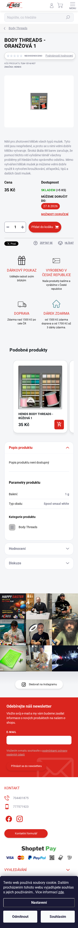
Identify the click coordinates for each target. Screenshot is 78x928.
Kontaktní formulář (26, 833)
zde (61, 892)
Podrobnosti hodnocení (59, 55)
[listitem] (40, 396)
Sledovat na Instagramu (43, 684)
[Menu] (72, 5)
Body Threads (28, 527)
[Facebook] (8, 818)
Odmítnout (20, 917)
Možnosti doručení (54, 214)
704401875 (21, 798)
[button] (8, 397)
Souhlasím (58, 917)
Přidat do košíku (42, 227)
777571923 (21, 806)
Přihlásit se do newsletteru (26, 766)
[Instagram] (19, 818)
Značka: (12, 67)
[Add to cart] (59, 424)
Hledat (68, 17)
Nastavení (39, 902)
